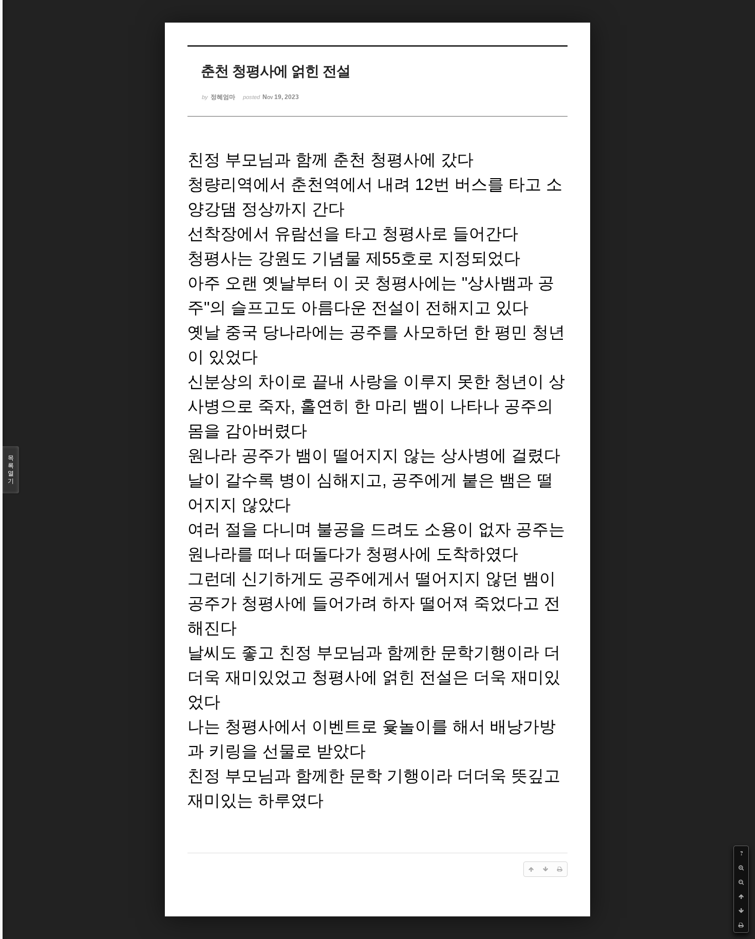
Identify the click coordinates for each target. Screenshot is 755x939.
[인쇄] (741, 925)
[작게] (741, 882)
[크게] (741, 867)
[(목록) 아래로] (741, 911)
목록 (11, 469)
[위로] (741, 896)
